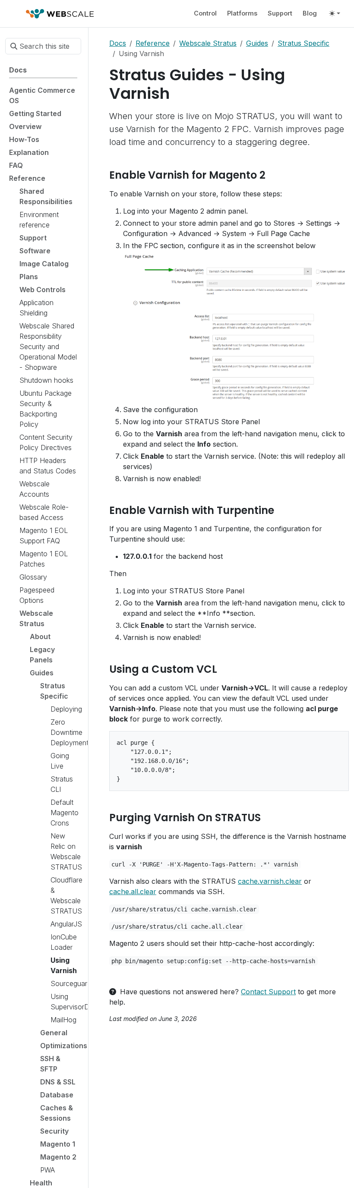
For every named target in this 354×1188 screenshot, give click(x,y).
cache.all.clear (132, 891)
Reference (153, 43)
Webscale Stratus (208, 43)
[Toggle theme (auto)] (335, 13)
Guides (257, 43)
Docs (117, 43)
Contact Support (268, 991)
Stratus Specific (303, 43)
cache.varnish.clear (270, 881)
